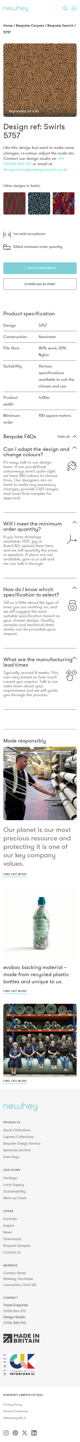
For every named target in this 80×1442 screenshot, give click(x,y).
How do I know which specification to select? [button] (31, 592)
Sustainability (14, 1191)
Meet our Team (14, 1198)
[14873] (39, 203)
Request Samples (16, 1245)
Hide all (64, 436)
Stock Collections (16, 1130)
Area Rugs (11, 1156)
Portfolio (10, 1219)
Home (8, 25)
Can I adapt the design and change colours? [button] (36, 451)
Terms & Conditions (15, 1411)
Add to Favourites (42, 268)
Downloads (12, 1239)
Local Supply (13, 1184)
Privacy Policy (12, 1404)
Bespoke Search (60, 25)
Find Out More (15, 874)
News (7, 1232)
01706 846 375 (14, 1311)
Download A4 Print (39, 284)
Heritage (10, 1178)
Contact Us (12, 1252)
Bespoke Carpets (30, 25)
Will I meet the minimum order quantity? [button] (32, 526)
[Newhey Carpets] (15, 8)
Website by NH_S (14, 1418)
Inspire (8, 1225)
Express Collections (18, 1136)
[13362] (14, 203)
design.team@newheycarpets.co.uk (35, 169)
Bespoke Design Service (21, 1143)
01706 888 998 (14, 1322)
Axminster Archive (17, 1150)
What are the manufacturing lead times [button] (37, 662)
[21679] (64, 203)
